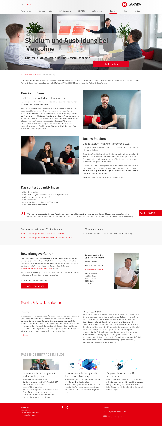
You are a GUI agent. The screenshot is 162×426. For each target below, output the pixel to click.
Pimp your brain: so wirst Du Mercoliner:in (120, 374)
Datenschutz (25, 410)
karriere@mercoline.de (95, 269)
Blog (125, 10)
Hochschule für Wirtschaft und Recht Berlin (38, 268)
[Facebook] (69, 407)
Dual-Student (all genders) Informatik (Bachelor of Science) (43, 233)
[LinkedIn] (63, 407)
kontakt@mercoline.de (116, 417)
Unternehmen (97, 10)
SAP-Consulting (65, 10)
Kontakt (137, 10)
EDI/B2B (81, 10)
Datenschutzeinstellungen (30, 412)
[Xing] (66, 407)
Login (23, 4)
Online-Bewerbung (34, 286)
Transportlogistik (45, 10)
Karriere (113, 10)
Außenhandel (26, 10)
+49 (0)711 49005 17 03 (117, 412)
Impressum (25, 407)
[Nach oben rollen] (157, 421)
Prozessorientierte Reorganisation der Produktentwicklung (82, 374)
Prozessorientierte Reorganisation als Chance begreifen (40, 374)
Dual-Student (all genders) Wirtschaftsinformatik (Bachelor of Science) (47, 237)
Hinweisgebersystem (28, 415)
